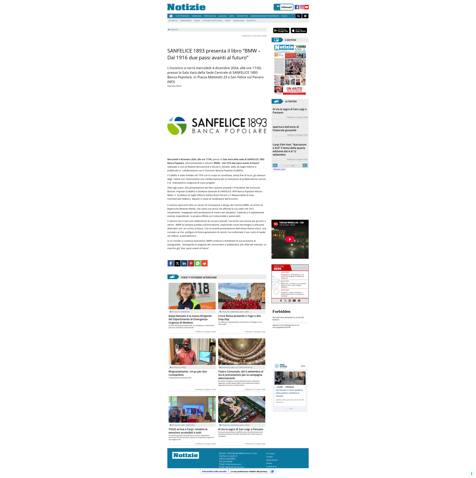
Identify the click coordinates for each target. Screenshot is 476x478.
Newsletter (242, 16)
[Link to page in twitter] (177, 263)
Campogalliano (237, 312)
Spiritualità (209, 16)
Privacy (269, 466)
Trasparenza (271, 470)
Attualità (173, 20)
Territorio (185, 20)
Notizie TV (251, 20)
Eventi (284, 16)
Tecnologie (238, 20)
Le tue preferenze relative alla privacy (249, 475)
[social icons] (281, 303)
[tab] (281, 271)
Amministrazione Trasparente (265, 16)
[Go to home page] (171, 16)
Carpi (246, 312)
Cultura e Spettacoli (212, 20)
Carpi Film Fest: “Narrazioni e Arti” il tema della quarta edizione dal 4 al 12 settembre (289, 132)
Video (231, 16)
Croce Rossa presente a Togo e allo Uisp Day (239, 317)
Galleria (222, 16)
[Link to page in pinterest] (191, 263)
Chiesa (197, 20)
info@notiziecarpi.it (233, 467)
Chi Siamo (270, 457)
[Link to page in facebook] (171, 263)
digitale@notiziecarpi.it (234, 470)
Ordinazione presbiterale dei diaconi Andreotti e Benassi (288, 155)
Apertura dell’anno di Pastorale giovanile (286, 110)
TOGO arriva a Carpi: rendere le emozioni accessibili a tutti (188, 430)
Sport (227, 20)
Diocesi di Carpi (250, 456)
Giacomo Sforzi (174, 86)
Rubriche (196, 16)
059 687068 (227, 465)
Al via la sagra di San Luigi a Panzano (240, 429)
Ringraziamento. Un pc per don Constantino (188, 373)
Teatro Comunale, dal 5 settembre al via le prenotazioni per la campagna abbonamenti (240, 375)
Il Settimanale (182, 16)
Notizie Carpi (279, 172)
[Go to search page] (298, 16)
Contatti (269, 460)
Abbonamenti (272, 463)
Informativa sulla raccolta (214, 475)
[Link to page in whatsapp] (197, 263)
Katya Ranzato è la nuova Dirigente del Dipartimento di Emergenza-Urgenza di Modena (190, 319)
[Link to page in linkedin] (184, 263)
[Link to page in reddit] (204, 263)
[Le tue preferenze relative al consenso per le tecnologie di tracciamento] (471, 473)
